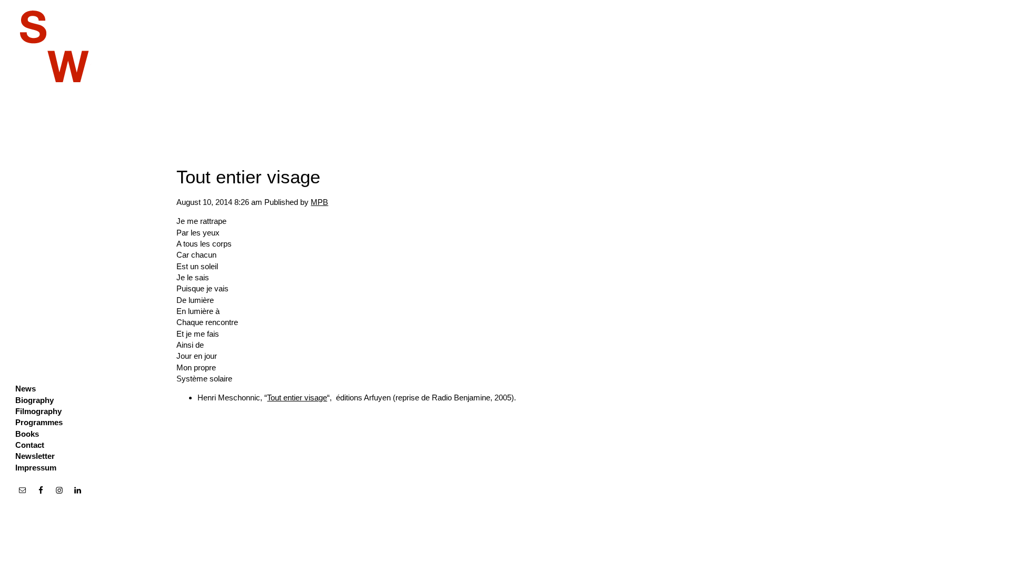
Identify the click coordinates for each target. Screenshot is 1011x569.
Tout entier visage (248, 176)
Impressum (35, 467)
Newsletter (35, 456)
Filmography (38, 411)
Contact (29, 444)
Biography (34, 400)
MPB (319, 202)
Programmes (39, 422)
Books (27, 433)
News (25, 388)
